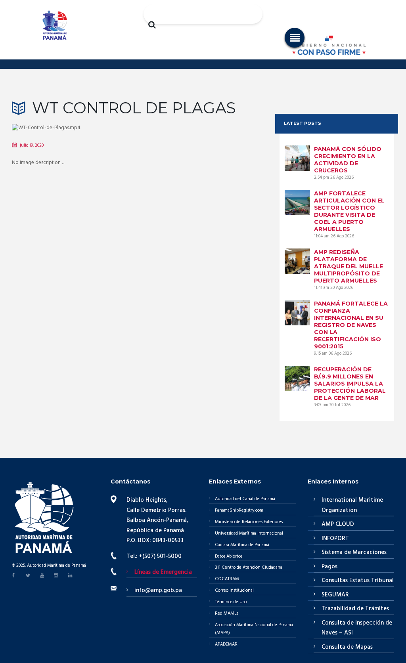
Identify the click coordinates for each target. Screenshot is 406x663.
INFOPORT (335, 538)
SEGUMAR (335, 595)
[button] (294, 38)
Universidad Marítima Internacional (249, 533)
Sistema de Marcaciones (354, 552)
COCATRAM (227, 579)
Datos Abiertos (228, 556)
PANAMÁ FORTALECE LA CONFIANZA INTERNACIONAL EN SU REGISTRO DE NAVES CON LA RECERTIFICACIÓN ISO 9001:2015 (351, 325)
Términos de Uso (231, 602)
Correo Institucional (234, 590)
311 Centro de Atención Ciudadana (248, 567)
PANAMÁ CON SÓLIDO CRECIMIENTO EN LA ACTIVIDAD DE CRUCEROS (347, 159)
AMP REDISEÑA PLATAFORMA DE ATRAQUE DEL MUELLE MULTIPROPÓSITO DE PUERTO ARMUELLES (348, 266)
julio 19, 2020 (32, 145)
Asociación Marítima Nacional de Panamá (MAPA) (254, 628)
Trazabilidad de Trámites (355, 608)
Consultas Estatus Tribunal (358, 580)
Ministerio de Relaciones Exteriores (249, 521)
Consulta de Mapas (347, 647)
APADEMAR (226, 644)
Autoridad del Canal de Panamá (245, 499)
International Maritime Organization (352, 505)
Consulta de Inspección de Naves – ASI (357, 628)
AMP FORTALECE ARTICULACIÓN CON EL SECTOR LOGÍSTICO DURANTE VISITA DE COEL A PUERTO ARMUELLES (349, 211)
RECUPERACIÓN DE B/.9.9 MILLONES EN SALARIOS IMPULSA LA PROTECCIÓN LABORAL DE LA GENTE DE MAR (350, 383)
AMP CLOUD (338, 524)
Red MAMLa (227, 613)
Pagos (329, 566)
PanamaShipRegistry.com (239, 510)
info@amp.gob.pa (158, 590)
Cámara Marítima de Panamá (242, 544)
